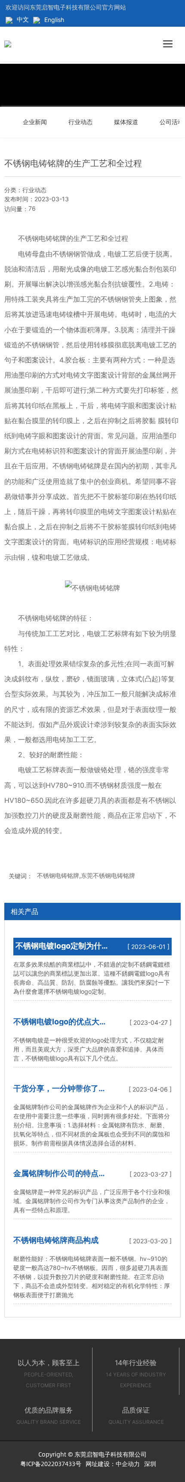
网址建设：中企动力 (113, 1463)
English (54, 19)
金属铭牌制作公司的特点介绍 (59, 1177)
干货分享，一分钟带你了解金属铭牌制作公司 (59, 1092)
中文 (23, 19)
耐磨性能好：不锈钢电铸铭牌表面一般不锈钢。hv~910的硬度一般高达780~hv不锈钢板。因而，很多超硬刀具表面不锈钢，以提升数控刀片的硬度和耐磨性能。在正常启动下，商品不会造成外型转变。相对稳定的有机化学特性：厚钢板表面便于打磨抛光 (91, 1276)
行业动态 (80, 121)
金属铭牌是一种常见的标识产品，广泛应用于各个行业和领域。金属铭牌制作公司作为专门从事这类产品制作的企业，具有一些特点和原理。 (91, 1201)
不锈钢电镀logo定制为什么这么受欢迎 (58, 949)
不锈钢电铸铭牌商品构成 (56, 1240)
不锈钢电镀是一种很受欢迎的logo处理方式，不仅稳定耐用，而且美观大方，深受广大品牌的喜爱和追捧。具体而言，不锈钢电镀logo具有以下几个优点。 (88, 1049)
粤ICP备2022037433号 (50, 1463)
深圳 (150, 1463)
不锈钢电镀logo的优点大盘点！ (60, 1025)
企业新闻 (35, 121)
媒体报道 (126, 121)
